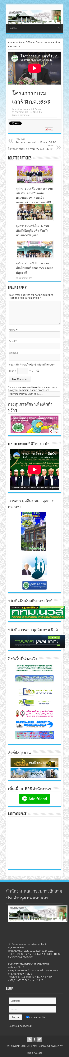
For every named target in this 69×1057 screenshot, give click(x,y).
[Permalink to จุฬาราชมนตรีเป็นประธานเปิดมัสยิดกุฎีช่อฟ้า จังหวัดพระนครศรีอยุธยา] (34, 220)
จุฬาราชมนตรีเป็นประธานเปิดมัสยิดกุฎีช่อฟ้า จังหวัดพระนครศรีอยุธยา (32, 230)
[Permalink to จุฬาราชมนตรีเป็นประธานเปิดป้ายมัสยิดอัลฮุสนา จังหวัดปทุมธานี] (34, 257)
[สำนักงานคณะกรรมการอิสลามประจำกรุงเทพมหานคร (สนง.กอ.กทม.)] (34, 21)
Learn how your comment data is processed (32, 388)
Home (11, 42)
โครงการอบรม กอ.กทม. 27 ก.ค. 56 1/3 (30, 147)
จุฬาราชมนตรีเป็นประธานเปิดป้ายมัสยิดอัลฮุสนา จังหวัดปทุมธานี (34, 268)
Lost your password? (20, 1025)
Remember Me (37, 1017)
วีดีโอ (29, 42)
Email (12, 341)
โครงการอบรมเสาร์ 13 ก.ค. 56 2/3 (36, 141)
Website (13, 352)
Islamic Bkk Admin (32, 109)
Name (12, 330)
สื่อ (20, 42)
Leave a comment (21, 115)
